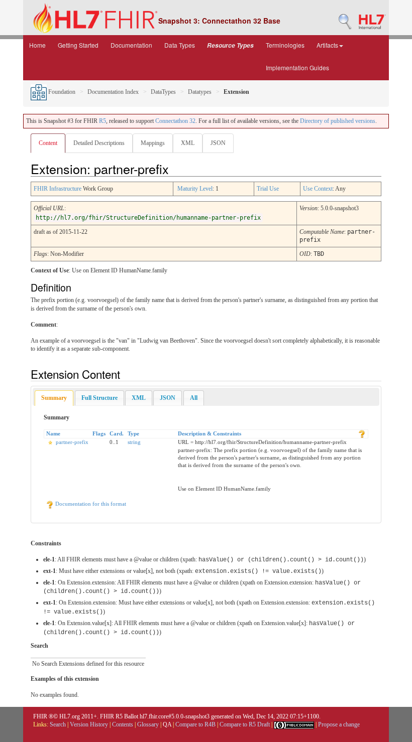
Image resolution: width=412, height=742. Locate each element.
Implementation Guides (297, 67)
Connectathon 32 (175, 120)
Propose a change (339, 724)
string (134, 442)
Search (58, 724)
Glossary (148, 724)
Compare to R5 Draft (245, 724)
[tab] (54, 398)
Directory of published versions (337, 120)
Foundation (61, 91)
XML (187, 142)
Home (37, 45)
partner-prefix (72, 442)
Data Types (179, 45)
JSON (218, 142)
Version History (89, 724)
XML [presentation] (139, 397)
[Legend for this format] (362, 433)
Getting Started (78, 45)
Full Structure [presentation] (99, 397)
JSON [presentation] (167, 397)
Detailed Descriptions (99, 142)
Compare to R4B (195, 724)
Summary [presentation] (54, 397)
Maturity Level (195, 188)
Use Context (318, 188)
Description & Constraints (209, 433)
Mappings (153, 142)
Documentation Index (113, 91)
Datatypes (200, 91)
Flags (99, 433)
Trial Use (268, 188)
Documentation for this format (90, 504)
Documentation (131, 45)
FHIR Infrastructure (57, 188)
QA (167, 724)
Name (53, 433)
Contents (122, 724)
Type (133, 433)
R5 (102, 120)
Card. (117, 433)
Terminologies (285, 45)
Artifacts (327, 45)
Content (48, 142)
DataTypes (163, 91)
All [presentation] (193, 397)
